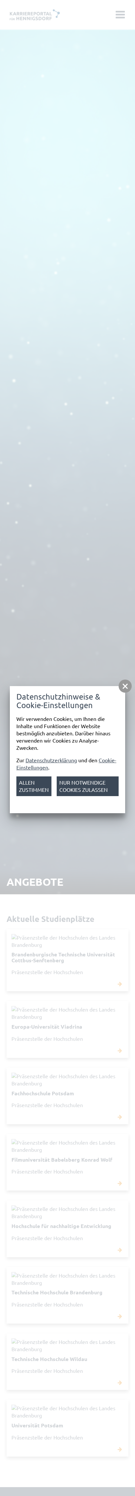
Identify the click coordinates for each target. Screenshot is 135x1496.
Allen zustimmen (34, 786)
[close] (125, 686)
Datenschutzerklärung (51, 760)
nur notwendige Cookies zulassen (83, 786)
